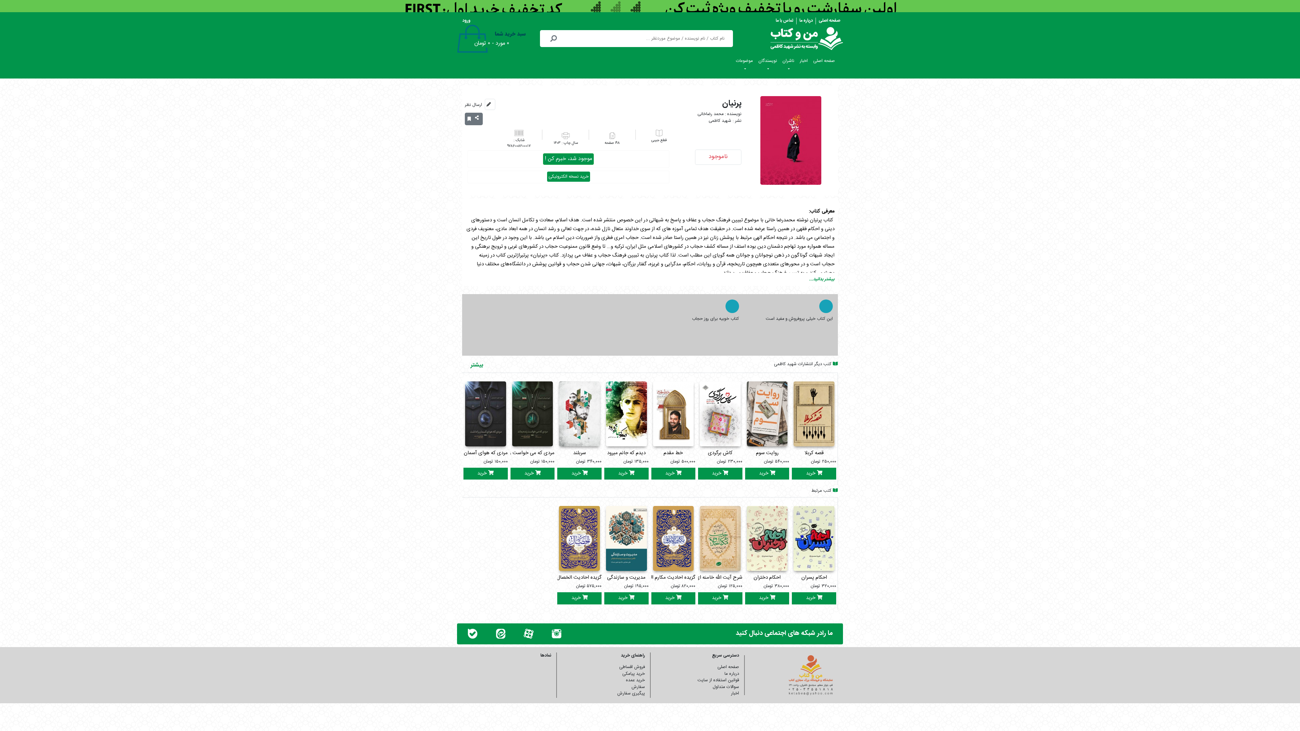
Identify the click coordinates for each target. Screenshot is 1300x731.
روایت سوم (767, 453)
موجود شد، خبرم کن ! (568, 158)
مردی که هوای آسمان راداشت (477, 453)
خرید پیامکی (633, 674)
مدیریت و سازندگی (626, 577)
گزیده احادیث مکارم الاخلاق (667, 577)
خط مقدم (673, 453)
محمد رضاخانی (710, 114)
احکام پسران (814, 577)
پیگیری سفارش (631, 693)
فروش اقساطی (632, 667)
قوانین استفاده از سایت (718, 680)
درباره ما (806, 20)
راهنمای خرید (633, 655)
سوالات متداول (726, 687)
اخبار (804, 61)
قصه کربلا (814, 453)
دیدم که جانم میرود (626, 453)
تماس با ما (785, 20)
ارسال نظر (473, 105)
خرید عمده (635, 680)
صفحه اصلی (829, 20)
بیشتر (477, 365)
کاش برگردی (720, 453)
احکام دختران (767, 577)
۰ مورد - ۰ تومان (491, 43)
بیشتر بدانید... (822, 279)
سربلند (579, 453)
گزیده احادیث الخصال (579, 577)
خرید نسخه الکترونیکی (568, 176)
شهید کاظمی (720, 121)
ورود (466, 20)
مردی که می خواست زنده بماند (523, 453)
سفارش (638, 687)
